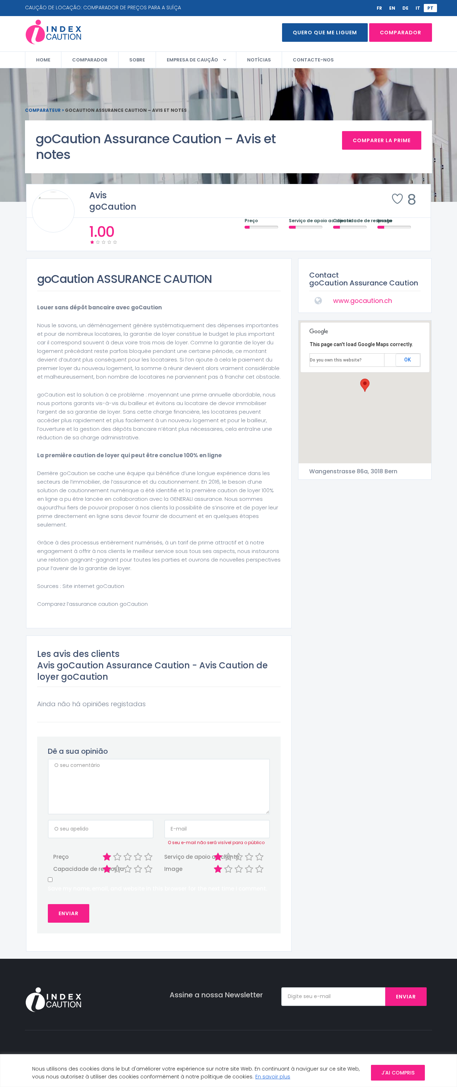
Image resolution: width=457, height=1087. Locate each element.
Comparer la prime (382, 140)
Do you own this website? (336, 360)
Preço (61, 857)
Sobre (137, 59)
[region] (228, 1070)
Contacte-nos (313, 59)
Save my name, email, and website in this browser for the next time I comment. (157, 888)
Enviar (406, 996)
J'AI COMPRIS (398, 1072)
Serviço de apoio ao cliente (175, 857)
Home (43, 59)
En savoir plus (272, 1076)
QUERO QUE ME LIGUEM (325, 32)
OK (407, 360)
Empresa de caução (192, 59)
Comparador (400, 32)
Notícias (259, 59)
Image (173, 869)
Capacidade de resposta (64, 869)
